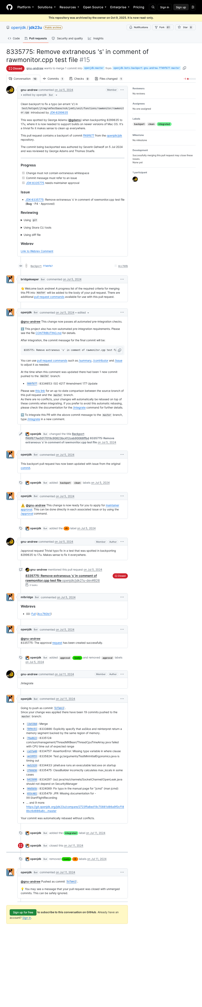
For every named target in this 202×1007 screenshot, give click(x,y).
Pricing (138, 7)
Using (30, 220)
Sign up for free (23, 912)
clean (77, 482)
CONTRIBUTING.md (49, 333)
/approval (27, 513)
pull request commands (49, 296)
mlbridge (27, 597)
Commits (57, 78)
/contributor (100, 360)
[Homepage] (9, 7)
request (57, 642)
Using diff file (32, 234)
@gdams (75, 120)
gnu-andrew (34, 68)
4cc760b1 (44, 613)
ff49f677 (88, 135)
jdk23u (35, 27)
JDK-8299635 (59, 112)
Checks (83, 78)
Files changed (113, 78)
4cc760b (123, 266)
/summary (85, 360)
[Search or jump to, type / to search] (152, 7)
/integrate (79, 407)
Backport (36, 266)
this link (40, 390)
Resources (68, 7)
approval (65, 657)
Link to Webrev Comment (37, 251)
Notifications (141, 27)
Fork (164, 27)
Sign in (26, 917)
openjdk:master (94, 68)
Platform (24, 7)
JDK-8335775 (35, 182)
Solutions (45, 7)
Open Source (93, 7)
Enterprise (118, 7)
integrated (71, 833)
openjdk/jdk (114, 135)
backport (65, 482)
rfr (66, 528)
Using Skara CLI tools (37, 227)
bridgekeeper (30, 279)
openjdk (18, 27)
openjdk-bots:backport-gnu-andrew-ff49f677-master (146, 68)
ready (77, 657)
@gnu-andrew (30, 321)
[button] (40, 95)
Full (33, 613)
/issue (118, 360)
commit (25, 467)
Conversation (27, 78)
